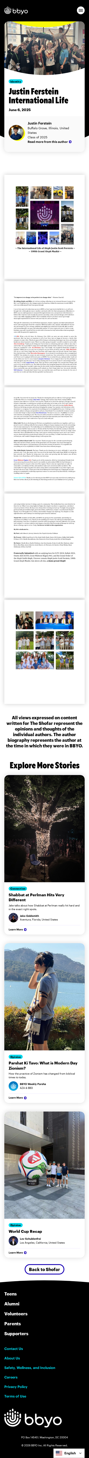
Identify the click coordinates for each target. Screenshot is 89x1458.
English (70, 1453)
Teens (10, 1293)
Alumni (11, 1303)
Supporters (16, 1333)
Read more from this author (48, 142)
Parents (12, 1323)
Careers (10, 1377)
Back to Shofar (44, 1269)
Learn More (16, 929)
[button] (81, 10)
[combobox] (69, 1453)
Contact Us (13, 1348)
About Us (12, 1358)
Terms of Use (15, 1396)
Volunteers (15, 1313)
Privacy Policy (15, 1387)
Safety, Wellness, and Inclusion (29, 1367)
